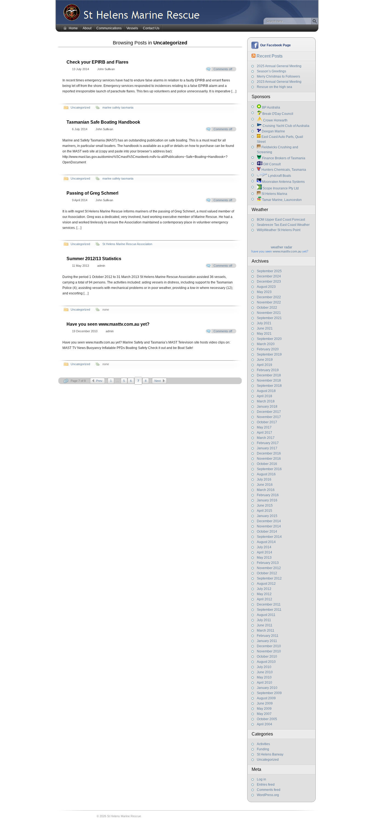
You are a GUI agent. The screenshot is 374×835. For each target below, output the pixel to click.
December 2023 (269, 281)
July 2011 (264, 620)
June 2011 (264, 625)
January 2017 (267, 448)
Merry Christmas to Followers (278, 76)
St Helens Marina (274, 194)
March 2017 (266, 438)
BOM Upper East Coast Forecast (281, 219)
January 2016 (267, 500)
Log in (261, 779)
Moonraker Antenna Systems (283, 182)
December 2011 (269, 604)
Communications (109, 28)
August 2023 (266, 287)
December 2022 (269, 297)
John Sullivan (106, 69)
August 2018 (266, 391)
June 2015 (265, 505)
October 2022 (267, 307)
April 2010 (264, 683)
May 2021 (264, 334)
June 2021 (265, 328)
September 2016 (269, 469)
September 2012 (269, 578)
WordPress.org (268, 795)
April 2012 (264, 599)
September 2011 (269, 610)
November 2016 (269, 459)
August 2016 (266, 474)
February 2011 (267, 636)
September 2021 (269, 318)
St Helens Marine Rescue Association (127, 244)
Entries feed (266, 784)
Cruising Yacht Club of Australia (285, 126)
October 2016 (267, 464)
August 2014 (266, 542)
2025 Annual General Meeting (279, 66)
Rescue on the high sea (274, 87)
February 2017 (268, 443)
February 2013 (268, 563)
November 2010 (269, 651)
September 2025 (269, 271)
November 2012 (269, 568)
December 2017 (269, 412)
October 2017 (267, 422)
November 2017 (269, 417)
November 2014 (269, 526)
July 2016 (264, 479)
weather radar (281, 247)
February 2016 (268, 495)
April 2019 (264, 365)
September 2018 (269, 386)
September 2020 (269, 339)
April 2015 (264, 511)
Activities (263, 744)
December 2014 (269, 521)
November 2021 (269, 313)
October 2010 (267, 656)
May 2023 (264, 292)
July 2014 (264, 547)
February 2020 (268, 349)
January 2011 (267, 641)
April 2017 (264, 432)
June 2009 (265, 703)
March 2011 (265, 630)
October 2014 (267, 531)
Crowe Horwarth (274, 120)
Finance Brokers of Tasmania (283, 158)
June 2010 (265, 672)
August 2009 (266, 698)
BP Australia (270, 107)
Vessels (132, 28)
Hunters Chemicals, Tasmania (283, 170)
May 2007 (264, 714)
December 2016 (269, 453)
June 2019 (265, 360)
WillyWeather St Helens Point (278, 230)
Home (73, 28)
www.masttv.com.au (287, 251)
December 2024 (269, 276)
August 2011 (266, 615)
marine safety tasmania (117, 107)
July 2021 (264, 323)
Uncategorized (268, 760)
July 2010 (264, 667)
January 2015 (267, 516)
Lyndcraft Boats (279, 176)
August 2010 (266, 662)
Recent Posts (270, 56)
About (87, 28)
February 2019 (268, 370)
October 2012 (267, 573)
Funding (263, 749)
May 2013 (264, 557)
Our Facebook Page (275, 45)
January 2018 (267, 406)
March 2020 (266, 344)
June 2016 (265, 485)
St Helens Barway (270, 754)
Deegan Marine (273, 131)
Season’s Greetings (271, 71)
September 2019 (269, 354)
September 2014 (269, 537)
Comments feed (268, 790)
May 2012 (264, 594)
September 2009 (269, 693)
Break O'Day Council (277, 114)
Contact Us (151, 28)
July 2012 (264, 589)
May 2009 (264, 709)
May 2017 (264, 427)
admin (101, 265)
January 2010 (267, 688)
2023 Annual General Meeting (279, 82)
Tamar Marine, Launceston (281, 200)
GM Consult (271, 164)
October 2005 (267, 719)
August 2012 (266, 584)
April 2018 (264, 396)
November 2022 (269, 302)
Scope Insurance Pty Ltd (280, 188)
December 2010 (269, 646)
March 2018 (266, 401)
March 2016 (266, 490)
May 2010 (264, 677)
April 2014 (264, 552)
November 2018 (269, 380)
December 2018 (269, 375)
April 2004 (264, 724)
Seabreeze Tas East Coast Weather (283, 225)
